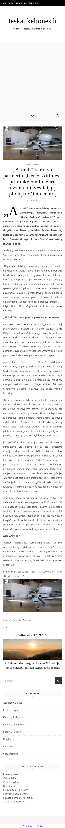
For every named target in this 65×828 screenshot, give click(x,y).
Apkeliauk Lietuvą (12, 702)
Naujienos (32, 164)
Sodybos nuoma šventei (16, 793)
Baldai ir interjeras (13, 786)
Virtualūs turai (10, 753)
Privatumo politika (33, 826)
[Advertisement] (32, 76)
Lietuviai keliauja (12, 731)
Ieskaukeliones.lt (32, 21)
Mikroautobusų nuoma (15, 789)
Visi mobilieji (10, 778)
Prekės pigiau (10, 774)
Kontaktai (8, 3)
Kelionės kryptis (11, 710)
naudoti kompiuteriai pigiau (18, 797)
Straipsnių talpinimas (27, 3)
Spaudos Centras (22, 619)
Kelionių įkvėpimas (13, 717)
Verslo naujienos (12, 782)
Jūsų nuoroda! (15, 801)
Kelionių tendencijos (14, 724)
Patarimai (8, 746)
